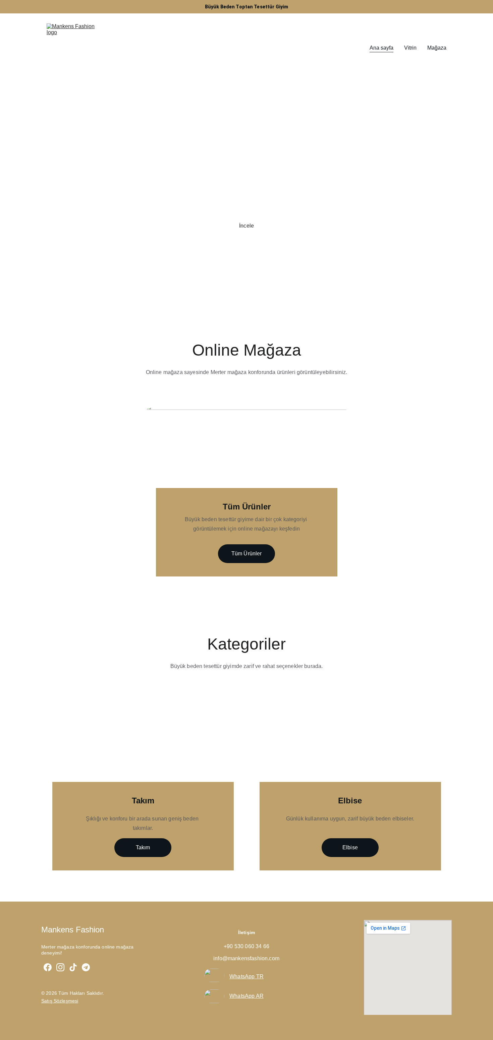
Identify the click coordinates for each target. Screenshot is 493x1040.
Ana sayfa (381, 48)
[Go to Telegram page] (86, 967)
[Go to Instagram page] (60, 967)
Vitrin (410, 48)
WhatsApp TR (246, 976)
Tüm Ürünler (246, 553)
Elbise (350, 847)
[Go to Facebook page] (48, 967)
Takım (143, 847)
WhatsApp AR (246, 996)
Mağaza (436, 48)
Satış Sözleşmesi (59, 1000)
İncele (246, 226)
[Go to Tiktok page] (73, 967)
